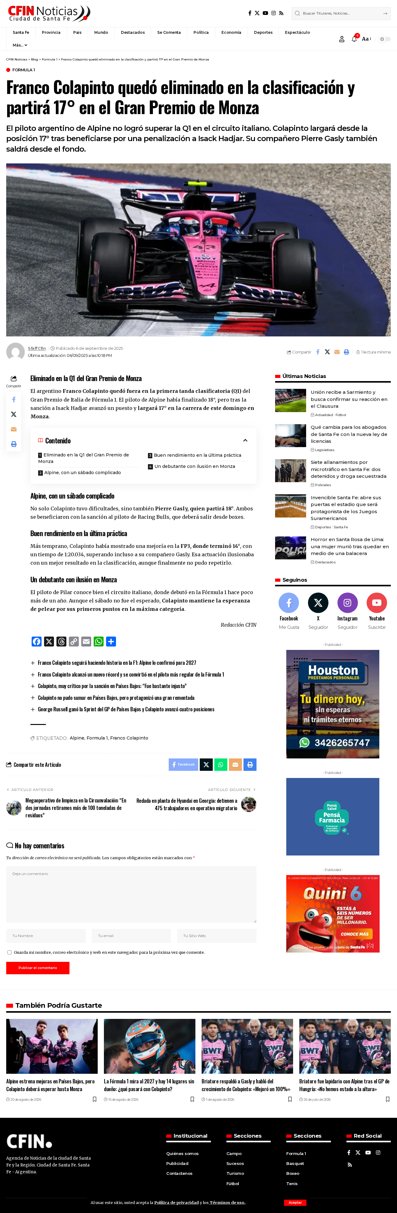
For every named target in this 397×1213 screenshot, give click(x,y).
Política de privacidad (176, 1202)
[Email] (336, 352)
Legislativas (324, 450)
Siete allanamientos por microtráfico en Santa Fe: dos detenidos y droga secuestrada (348, 469)
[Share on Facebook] (317, 352)
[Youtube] (377, 612)
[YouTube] (265, 13)
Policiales (323, 485)
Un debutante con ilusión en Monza (194, 466)
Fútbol (341, 415)
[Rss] (281, 13)
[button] (295, 1203)
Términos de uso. (227, 1202)
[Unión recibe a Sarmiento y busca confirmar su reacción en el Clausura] (290, 400)
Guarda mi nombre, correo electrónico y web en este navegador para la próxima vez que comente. (109, 952)
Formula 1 (23, 70)
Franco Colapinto (129, 738)
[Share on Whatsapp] (220, 764)
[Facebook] (250, 13)
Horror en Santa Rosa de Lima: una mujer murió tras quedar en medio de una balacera (350, 547)
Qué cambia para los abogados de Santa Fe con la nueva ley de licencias (349, 434)
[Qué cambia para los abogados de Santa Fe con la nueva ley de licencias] (290, 435)
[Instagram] (273, 13)
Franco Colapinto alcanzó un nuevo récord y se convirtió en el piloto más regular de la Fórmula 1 (131, 674)
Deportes (323, 527)
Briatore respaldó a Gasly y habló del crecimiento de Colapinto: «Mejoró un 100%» (246, 1085)
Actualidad (324, 415)
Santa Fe (341, 527)
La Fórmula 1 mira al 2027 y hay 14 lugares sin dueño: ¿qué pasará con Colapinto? (149, 1085)
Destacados (325, 562)
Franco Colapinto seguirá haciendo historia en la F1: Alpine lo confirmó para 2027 (117, 662)
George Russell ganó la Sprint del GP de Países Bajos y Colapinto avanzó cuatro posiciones (126, 709)
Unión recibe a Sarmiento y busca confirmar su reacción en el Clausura (349, 399)
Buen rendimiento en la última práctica (197, 455)
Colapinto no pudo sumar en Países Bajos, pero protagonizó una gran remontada (116, 697)
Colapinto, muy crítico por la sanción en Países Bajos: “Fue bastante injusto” (112, 686)
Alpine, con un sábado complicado (82, 472)
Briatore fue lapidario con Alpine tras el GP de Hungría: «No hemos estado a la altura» (344, 1085)
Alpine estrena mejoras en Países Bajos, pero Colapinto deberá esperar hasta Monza (50, 1085)
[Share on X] (327, 352)
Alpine (77, 738)
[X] (257, 13)
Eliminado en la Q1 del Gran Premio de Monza (83, 458)
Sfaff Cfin (37, 348)
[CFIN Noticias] (48, 13)
